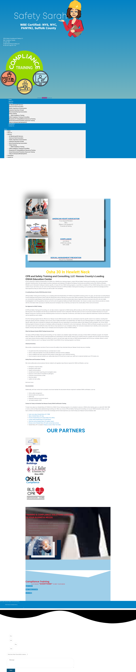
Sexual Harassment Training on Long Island (14, 607)
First (8, 636)
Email (8, 648)
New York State (57, 424)
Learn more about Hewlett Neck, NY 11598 (39, 414)
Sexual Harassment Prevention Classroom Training (22, 120)
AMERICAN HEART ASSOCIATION (65, 219)
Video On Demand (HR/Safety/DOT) (18, 122)
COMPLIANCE (66, 239)
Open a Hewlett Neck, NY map (36, 416)
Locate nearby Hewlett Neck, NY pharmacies (40, 419)
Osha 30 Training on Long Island (30, 607)
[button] (45, 129)
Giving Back (10, 155)
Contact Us (11, 126)
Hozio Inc (19, 604)
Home (8, 131)
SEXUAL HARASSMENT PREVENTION (66, 258)
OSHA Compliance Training (17, 115)
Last (8, 640)
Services (11, 103)
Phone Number (10, 644)
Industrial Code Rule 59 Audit (16, 110)
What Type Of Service (12, 651)
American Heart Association (16, 106)
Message (9, 657)
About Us (9, 132)
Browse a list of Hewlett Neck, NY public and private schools (44, 423)
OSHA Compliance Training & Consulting (19, 117)
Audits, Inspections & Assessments (18, 108)
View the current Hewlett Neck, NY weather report (41, 421)
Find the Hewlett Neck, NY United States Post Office (42, 417)
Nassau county (47, 424)
